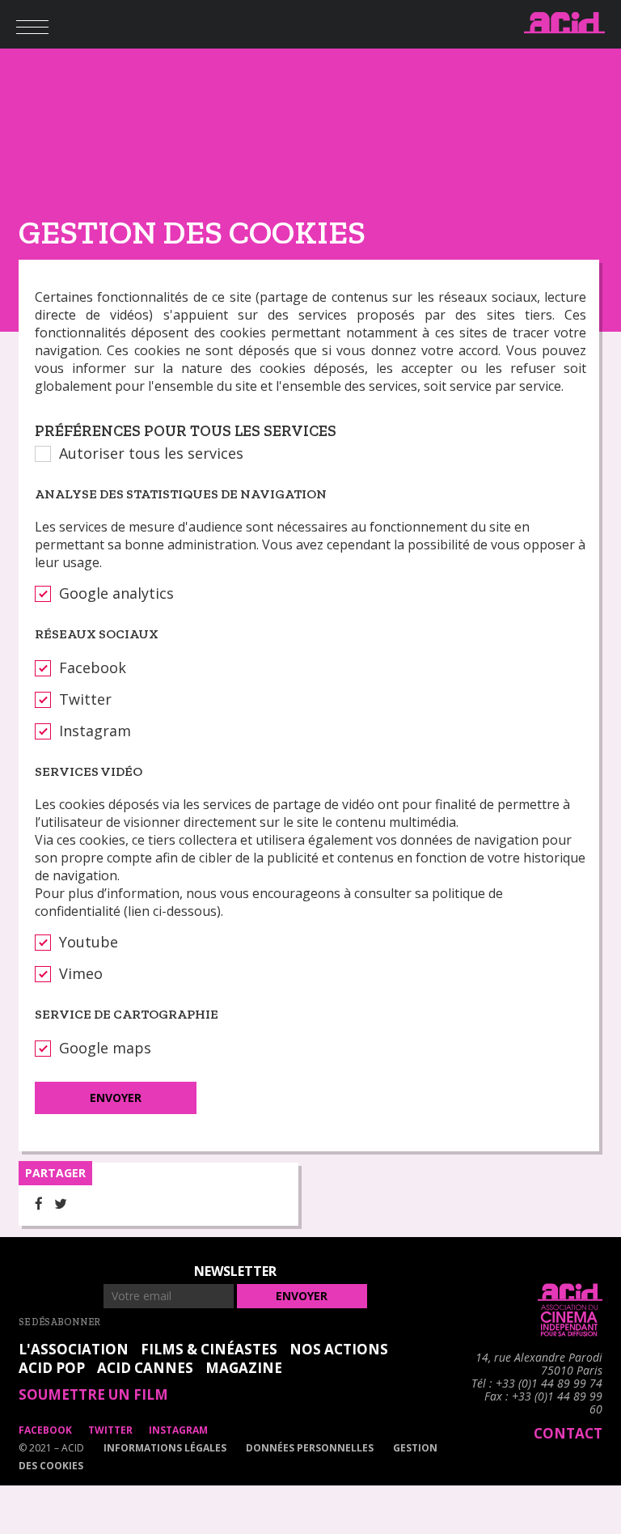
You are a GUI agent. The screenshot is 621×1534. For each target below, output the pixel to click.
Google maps (105, 1047)
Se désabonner (59, 1322)
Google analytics (116, 593)
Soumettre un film (93, 1394)
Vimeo (81, 973)
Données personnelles (310, 1448)
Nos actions (338, 1349)
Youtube (88, 941)
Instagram (95, 730)
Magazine (243, 1367)
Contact (568, 1433)
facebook (45, 1430)
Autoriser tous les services (151, 453)
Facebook (92, 667)
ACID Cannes (145, 1367)
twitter (110, 1430)
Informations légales (165, 1448)
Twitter (85, 699)
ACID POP (52, 1367)
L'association (74, 1349)
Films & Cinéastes (209, 1349)
